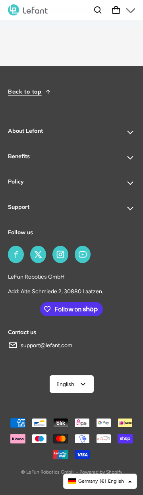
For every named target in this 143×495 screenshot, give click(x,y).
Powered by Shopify (100, 472)
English (65, 384)
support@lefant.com (46, 345)
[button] (97, 10)
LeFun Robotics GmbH (50, 472)
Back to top (25, 91)
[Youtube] (83, 254)
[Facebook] (16, 254)
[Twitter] (38, 254)
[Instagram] (60, 254)
